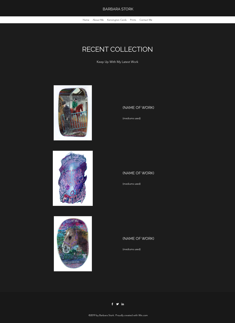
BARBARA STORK (118, 9)
